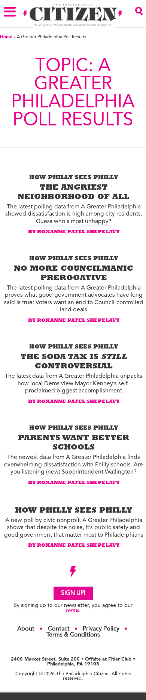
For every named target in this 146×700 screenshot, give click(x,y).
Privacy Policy (101, 629)
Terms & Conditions (73, 635)
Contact (59, 629)
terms (72, 611)
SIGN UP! (73, 593)
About (25, 629)
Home (6, 37)
